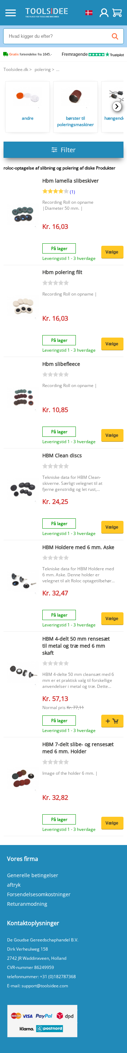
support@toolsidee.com (45, 986)
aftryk (13, 884)
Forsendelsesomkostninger (39, 894)
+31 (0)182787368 (58, 977)
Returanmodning (27, 903)
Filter (68, 149)
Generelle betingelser (32, 875)
